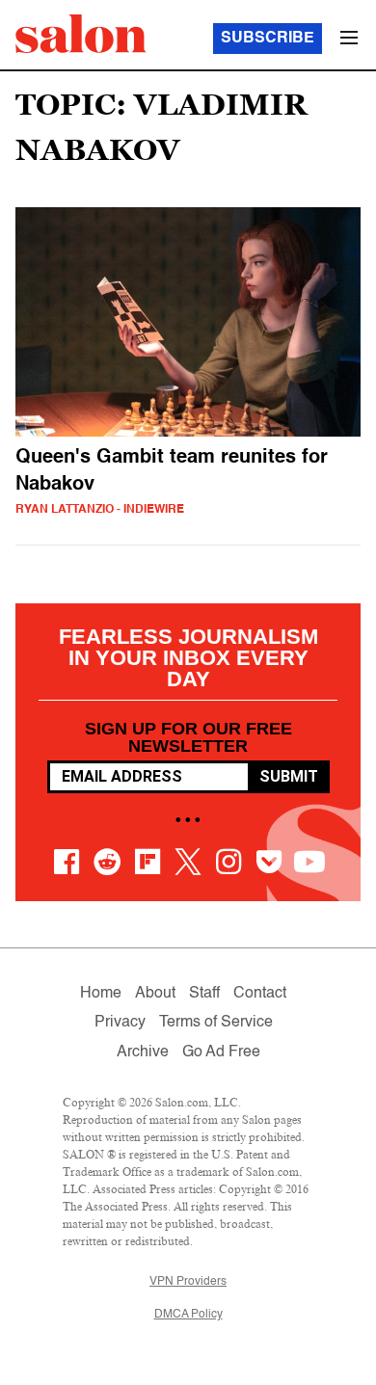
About (155, 993)
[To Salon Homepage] (81, 33)
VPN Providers (188, 1282)
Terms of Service (216, 1022)
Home (100, 993)
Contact (259, 993)
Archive (143, 1052)
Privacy (120, 1022)
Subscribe (267, 38)
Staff (204, 993)
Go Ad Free (221, 1052)
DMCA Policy (188, 1314)
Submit (288, 776)
